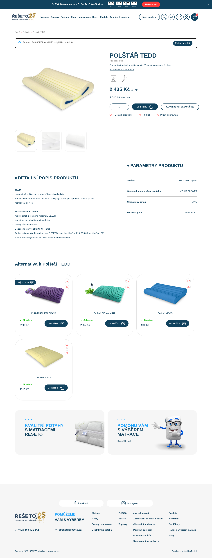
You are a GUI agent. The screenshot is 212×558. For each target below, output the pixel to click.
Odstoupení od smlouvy (146, 541)
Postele (104, 17)
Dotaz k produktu (123, 115)
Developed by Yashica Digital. (184, 551)
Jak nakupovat (141, 513)
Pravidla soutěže (142, 535)
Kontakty (173, 518)
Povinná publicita (142, 530)
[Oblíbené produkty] (179, 17)
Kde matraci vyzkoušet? (180, 106)
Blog (171, 535)
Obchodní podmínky (144, 524)
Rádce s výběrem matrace (182, 530)
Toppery (55, 17)
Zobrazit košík (182, 43)
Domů (17, 32)
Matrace (45, 17)
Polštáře (65, 17)
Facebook (83, 503)
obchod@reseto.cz (31, 237)
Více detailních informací (122, 69)
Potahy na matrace (81, 17)
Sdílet (147, 115)
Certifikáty (174, 524)
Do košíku (53, 323)
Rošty (95, 17)
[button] (167, 114)
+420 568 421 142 (28, 529)
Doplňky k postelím (120, 17)
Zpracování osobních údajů (148, 518)
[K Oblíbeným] (67, 281)
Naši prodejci (149, 17)
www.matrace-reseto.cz (59, 237)
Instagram (132, 503)
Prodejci (173, 513)
